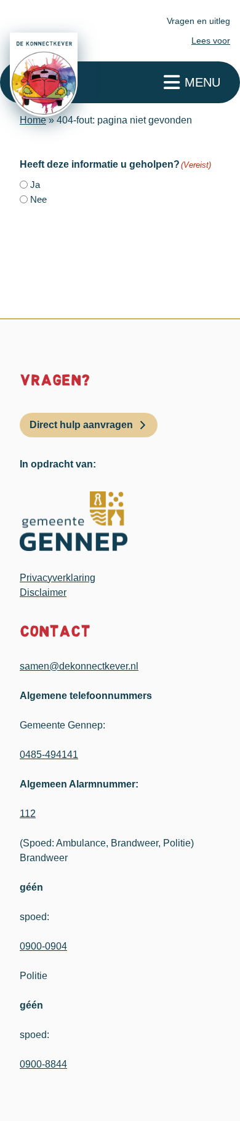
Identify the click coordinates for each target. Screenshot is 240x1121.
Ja (35, 184)
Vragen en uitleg (198, 21)
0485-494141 (49, 754)
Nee (38, 199)
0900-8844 (43, 1064)
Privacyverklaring (57, 577)
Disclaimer (43, 592)
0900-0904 (43, 946)
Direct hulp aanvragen (81, 425)
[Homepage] (44, 75)
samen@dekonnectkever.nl (79, 666)
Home (33, 120)
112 (28, 813)
